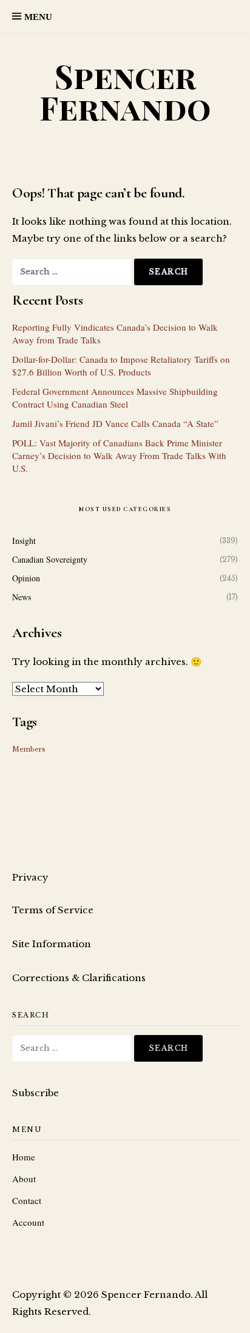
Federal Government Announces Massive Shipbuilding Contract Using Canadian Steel (115, 397)
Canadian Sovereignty (49, 559)
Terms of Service (52, 910)
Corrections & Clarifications (79, 978)
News (21, 597)
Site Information (51, 944)
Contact (26, 1200)
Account (28, 1222)
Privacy (30, 877)
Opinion (26, 578)
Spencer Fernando (125, 92)
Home (23, 1157)
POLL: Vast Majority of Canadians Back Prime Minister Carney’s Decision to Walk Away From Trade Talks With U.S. (119, 455)
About (24, 1179)
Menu (38, 17)
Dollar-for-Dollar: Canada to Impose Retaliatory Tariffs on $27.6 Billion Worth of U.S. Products (121, 365)
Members (29, 749)
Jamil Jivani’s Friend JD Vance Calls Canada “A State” (115, 423)
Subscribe (35, 1093)
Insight (24, 540)
